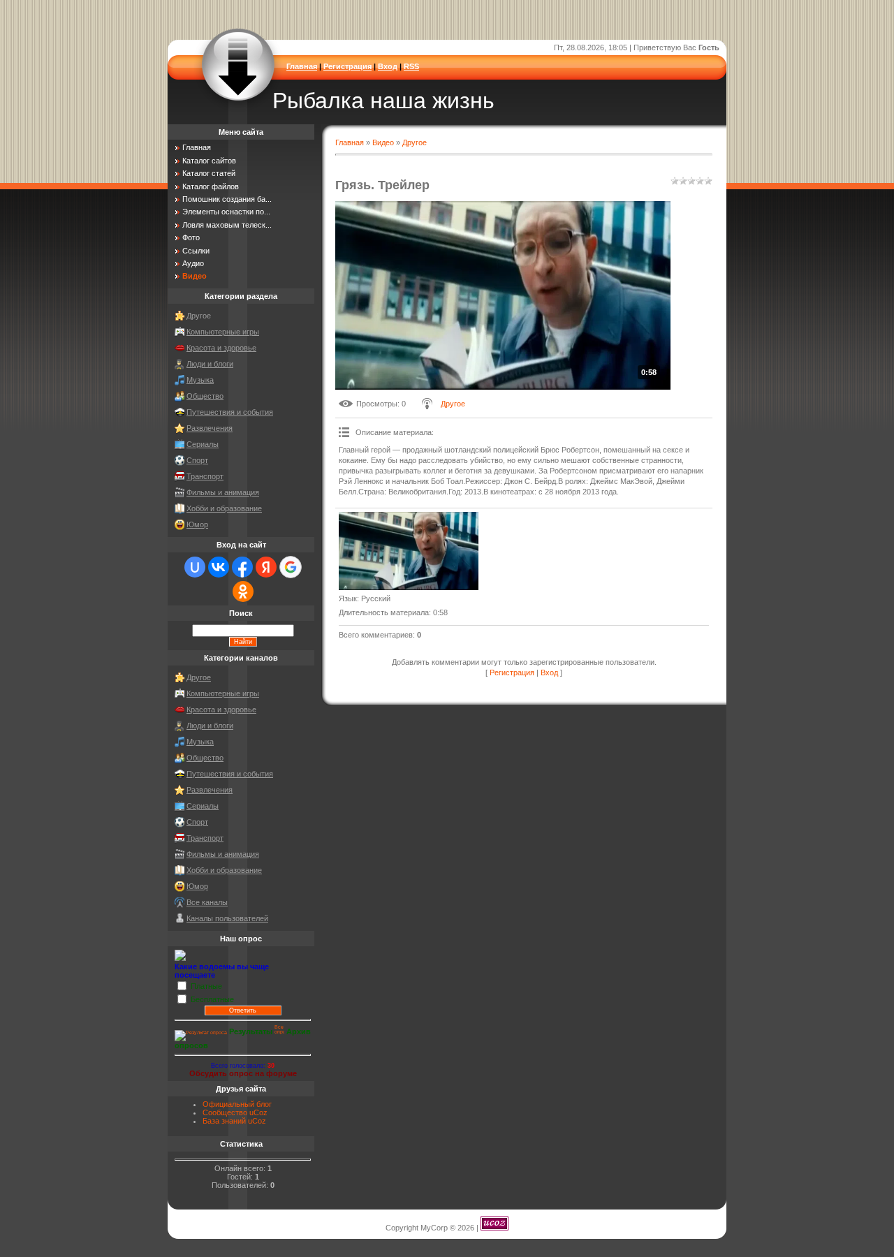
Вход (387, 66)
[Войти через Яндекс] (266, 567)
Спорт (197, 460)
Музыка (200, 380)
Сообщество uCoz (235, 1112)
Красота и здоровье (221, 348)
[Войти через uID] (194, 567)
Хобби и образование (224, 508)
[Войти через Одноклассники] (243, 591)
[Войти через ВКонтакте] (218, 567)
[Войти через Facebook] (242, 567)
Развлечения (209, 428)
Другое (414, 142)
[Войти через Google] (290, 567)
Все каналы (207, 902)
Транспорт (205, 476)
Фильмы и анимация (222, 492)
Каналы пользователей (227, 918)
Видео (383, 142)
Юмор (197, 524)
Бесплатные (212, 998)
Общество (205, 396)
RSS (411, 66)
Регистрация (347, 66)
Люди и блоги (209, 364)
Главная (301, 66)
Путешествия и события (229, 412)
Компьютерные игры (222, 332)
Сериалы (202, 444)
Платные (206, 985)
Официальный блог (237, 1104)
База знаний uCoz (234, 1121)
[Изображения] (408, 551)
